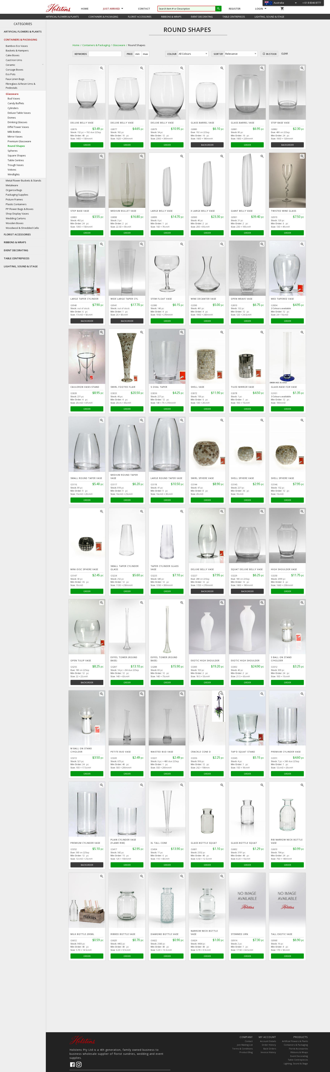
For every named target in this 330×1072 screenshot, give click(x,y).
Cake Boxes (12, 55)
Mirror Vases (15, 136)
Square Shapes (17, 155)
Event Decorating (299, 1056)
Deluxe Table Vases (19, 113)
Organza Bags (14, 190)
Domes (12, 117)
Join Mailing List (245, 1044)
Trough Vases (16, 165)
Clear (284, 53)
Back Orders (269, 1048)
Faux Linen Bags (15, 79)
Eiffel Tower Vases (18, 127)
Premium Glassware (19, 141)
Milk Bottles (14, 131)
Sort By (218, 54)
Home (84, 8)
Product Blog (246, 1052)
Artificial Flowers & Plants (295, 1041)
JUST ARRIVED (111, 8)
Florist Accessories (298, 1048)
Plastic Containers (16, 204)
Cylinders (13, 108)
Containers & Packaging (96, 45)
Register (234, 8)
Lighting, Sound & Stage (296, 1063)
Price (130, 54)
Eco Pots (10, 74)
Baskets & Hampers (17, 50)
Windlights (14, 174)
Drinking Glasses (17, 122)
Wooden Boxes (14, 223)
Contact (144, 8)
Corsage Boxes (14, 69)
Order (87, 144)
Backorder (207, 144)
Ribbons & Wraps (299, 1052)
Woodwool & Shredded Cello (22, 228)
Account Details (268, 1041)
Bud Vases (14, 98)
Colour (171, 54)
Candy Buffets (16, 103)
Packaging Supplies (17, 194)
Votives (12, 169)
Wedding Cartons (16, 218)
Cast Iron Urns (14, 60)
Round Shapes (16, 146)
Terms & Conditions (242, 1048)
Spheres (13, 150)
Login (259, 8)
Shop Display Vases (17, 213)
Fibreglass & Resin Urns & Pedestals (20, 85)
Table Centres (16, 160)
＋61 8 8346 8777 (311, 2)
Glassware (119, 45)
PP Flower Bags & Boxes (19, 209)
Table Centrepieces (298, 1059)
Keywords (81, 54)
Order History (269, 1044)
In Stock (271, 54)
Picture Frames (14, 199)
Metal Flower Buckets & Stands (23, 180)
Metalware (12, 185)
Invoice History (268, 1052)
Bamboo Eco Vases (17, 46)
